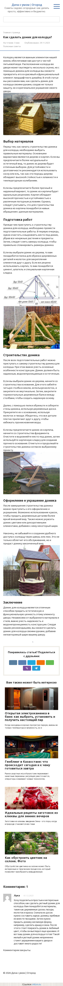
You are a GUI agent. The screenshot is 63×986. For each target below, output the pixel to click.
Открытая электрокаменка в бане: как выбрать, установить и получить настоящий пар (30, 716)
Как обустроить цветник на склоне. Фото (26, 859)
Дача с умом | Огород (27, 4)
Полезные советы (12, 46)
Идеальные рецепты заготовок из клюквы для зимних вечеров (31, 814)
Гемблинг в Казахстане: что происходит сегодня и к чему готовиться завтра (27, 765)
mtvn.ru (36, 984)
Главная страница (11, 32)
